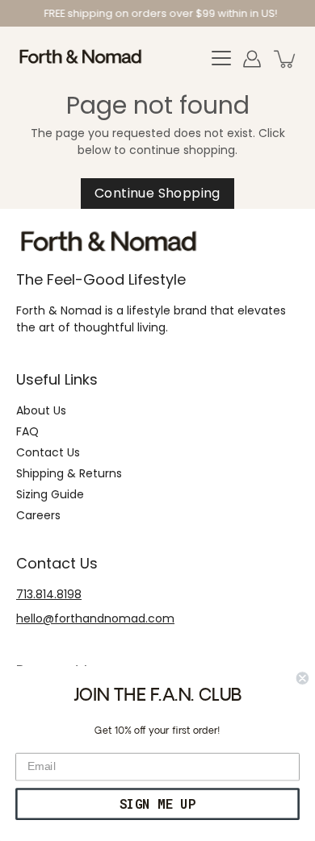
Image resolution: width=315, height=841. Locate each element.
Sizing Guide (50, 494)
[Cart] (286, 59)
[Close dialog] (302, 678)
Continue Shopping (157, 193)
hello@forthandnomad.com (95, 618)
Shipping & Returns (69, 473)
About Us (41, 410)
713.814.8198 (49, 594)
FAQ (27, 431)
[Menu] (221, 59)
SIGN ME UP (157, 804)
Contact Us (48, 452)
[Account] (252, 59)
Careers (38, 515)
